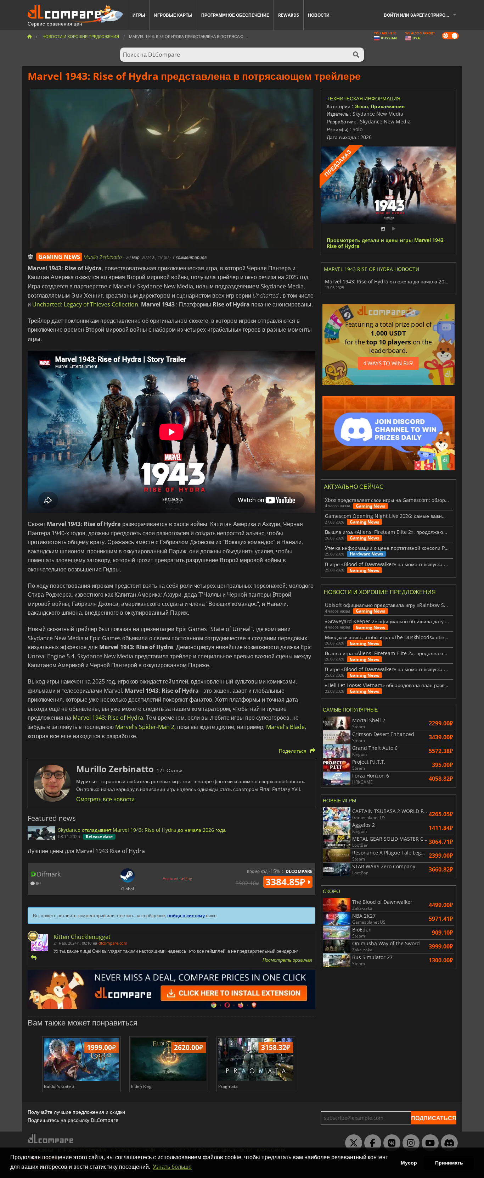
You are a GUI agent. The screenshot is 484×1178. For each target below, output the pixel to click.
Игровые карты (173, 15)
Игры (139, 15)
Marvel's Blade (285, 727)
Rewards (288, 15)
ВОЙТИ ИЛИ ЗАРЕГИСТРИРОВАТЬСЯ (423, 15)
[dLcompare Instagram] (409, 1143)
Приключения (388, 106)
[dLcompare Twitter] (352, 1143)
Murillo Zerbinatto (103, 257)
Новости (319, 15)
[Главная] (29, 36)
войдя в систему (186, 915)
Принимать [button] (449, 1163)
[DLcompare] (51, 1138)
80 (38, 883)
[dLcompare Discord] (447, 1143)
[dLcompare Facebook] (371, 1143)
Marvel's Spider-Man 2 (144, 727)
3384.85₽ (286, 882)
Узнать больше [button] (172, 1167)
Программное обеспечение (235, 15)
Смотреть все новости (105, 799)
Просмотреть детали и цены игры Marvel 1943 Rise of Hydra (385, 243)
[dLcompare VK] (390, 1143)
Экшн (361, 106)
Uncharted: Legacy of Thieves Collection (85, 304)
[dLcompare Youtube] (428, 1143)
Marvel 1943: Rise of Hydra (108, 717)
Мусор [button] (409, 1163)
